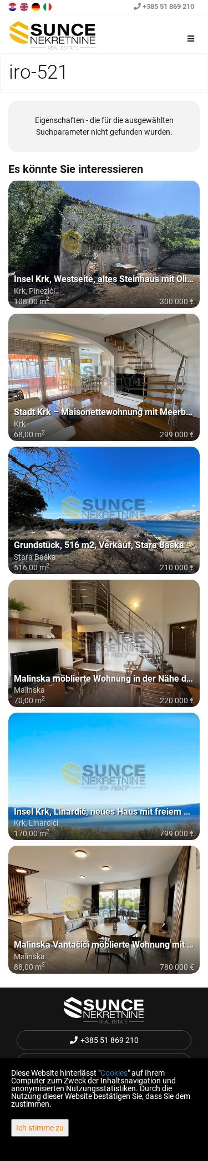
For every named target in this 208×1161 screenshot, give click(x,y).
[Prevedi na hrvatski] (13, 6)
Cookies (114, 1072)
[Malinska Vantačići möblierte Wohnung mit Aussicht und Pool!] (104, 909)
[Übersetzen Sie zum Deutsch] (37, 6)
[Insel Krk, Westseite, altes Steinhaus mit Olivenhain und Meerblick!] (104, 244)
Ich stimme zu (40, 1127)
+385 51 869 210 (167, 6)
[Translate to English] (25, 6)
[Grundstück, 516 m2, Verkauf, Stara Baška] (104, 510)
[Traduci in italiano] (48, 6)
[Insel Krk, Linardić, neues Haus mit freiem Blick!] (104, 776)
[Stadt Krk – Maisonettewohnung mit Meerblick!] (104, 377)
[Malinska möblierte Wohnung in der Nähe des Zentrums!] (104, 643)
